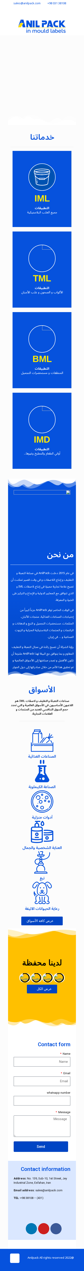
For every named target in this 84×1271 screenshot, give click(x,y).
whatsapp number (58, 1092)
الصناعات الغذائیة (42, 756)
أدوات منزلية (42, 817)
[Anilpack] (42, 26)
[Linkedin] (31, 1228)
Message (64, 1112)
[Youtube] (43, 1228)
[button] (15, 978)
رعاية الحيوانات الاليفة (42, 909)
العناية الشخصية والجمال (42, 848)
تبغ (42, 878)
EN (13, 12)
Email (66, 1073)
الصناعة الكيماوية (42, 787)
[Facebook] (56, 1228)
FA (20, 12)
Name (66, 1053)
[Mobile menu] (8, 26)
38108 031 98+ (56, 3)
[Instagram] (26, 1264)
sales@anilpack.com (27, 3)
